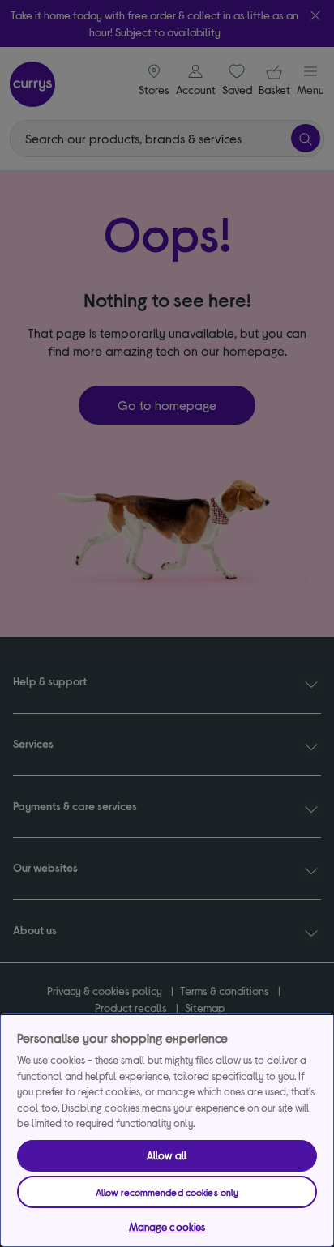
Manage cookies (167, 1226)
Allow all (167, 1155)
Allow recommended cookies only (167, 1192)
